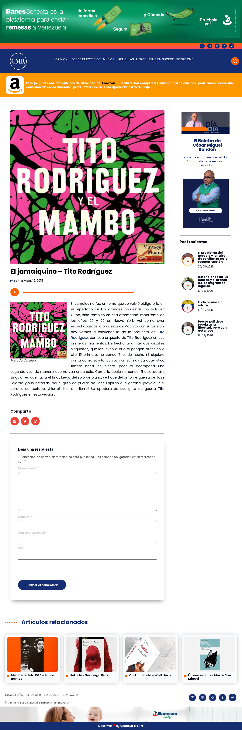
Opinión (61, 59)
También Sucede (161, 59)
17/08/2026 (205, 335)
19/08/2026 (205, 291)
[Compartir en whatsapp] (35, 421)
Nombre (25, 516)
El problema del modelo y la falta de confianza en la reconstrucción (213, 257)
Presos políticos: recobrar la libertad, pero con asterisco (212, 326)
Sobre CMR (185, 59)
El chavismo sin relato (210, 303)
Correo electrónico (32, 532)
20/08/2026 (206, 266)
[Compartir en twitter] (25, 421)
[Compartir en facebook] (14, 421)
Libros (141, 59)
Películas (126, 59)
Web (21, 548)
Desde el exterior (86, 59)
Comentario (27, 468)
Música (108, 59)
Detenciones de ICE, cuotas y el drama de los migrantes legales (214, 281)
